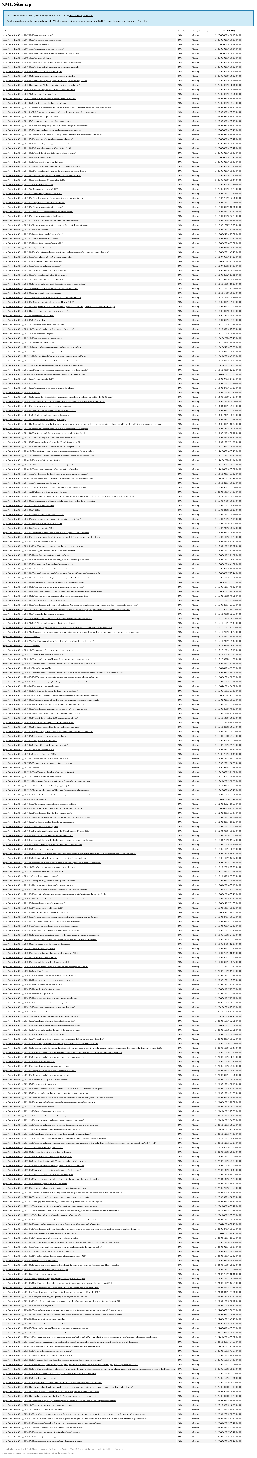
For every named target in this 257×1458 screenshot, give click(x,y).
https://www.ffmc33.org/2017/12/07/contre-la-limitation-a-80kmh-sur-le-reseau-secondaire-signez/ (46, 790)
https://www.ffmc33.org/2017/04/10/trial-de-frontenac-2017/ (29, 754)
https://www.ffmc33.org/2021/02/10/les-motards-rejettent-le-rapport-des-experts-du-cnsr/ (41, 1030)
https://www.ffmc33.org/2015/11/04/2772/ (21, 636)
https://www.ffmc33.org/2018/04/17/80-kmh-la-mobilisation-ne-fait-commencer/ (38, 835)
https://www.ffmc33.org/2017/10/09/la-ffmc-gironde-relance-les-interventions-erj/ (38, 772)
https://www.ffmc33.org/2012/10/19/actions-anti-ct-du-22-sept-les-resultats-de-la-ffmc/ (40, 288)
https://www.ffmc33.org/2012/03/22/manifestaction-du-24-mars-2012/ (33, 243)
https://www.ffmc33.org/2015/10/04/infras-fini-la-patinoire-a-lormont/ (33, 614)
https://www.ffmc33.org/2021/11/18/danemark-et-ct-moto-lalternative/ (33, 1111)
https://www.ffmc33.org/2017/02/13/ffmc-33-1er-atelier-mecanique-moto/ (35, 745)
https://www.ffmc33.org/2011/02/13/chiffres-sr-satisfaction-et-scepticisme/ (35, 103)
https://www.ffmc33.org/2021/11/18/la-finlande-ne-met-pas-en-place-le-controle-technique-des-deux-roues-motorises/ (54, 1138)
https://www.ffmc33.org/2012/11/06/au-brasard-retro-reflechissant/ (32, 293)
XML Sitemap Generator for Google (116, 21)
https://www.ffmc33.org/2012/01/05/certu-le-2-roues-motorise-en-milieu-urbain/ (38, 211)
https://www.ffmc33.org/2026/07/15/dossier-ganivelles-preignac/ (31, 1437)
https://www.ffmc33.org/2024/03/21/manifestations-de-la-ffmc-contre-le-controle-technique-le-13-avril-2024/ (51, 1287)
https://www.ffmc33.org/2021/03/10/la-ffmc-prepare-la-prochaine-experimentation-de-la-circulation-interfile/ (50, 1043)
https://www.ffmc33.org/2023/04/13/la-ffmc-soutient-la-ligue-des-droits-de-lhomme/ (40, 1233)
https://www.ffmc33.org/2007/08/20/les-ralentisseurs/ (26, 44)
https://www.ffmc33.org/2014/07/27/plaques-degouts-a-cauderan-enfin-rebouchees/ (39, 437)
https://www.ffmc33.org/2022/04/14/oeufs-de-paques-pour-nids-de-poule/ (35, 1183)
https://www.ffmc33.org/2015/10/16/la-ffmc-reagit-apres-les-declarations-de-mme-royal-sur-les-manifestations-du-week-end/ (57, 627)
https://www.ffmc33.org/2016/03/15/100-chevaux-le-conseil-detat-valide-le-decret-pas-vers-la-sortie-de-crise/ (50, 677)
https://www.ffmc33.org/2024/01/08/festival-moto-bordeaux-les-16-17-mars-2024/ (39, 1251)
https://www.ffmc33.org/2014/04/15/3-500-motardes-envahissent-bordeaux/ (36, 415)
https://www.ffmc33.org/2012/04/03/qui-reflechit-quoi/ (27, 248)
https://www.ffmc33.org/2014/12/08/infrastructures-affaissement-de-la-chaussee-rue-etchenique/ (44, 487)
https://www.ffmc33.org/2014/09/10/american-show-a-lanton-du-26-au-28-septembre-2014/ (43, 447)
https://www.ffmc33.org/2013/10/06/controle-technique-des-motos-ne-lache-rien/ (38, 329)
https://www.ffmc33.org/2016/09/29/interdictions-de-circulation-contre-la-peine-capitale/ (41, 713)
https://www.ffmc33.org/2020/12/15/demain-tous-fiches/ (27, 1012)
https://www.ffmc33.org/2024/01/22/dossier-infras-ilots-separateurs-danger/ (35, 1269)
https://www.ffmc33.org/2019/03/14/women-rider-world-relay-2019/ (33, 908)
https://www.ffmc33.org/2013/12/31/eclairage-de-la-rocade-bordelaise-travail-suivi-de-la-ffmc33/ (45, 370)
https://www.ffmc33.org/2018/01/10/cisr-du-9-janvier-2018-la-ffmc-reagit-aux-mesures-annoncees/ (46, 795)
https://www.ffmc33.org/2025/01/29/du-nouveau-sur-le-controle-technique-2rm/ (38, 1355)
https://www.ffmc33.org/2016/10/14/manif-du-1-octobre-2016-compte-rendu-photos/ (40, 718)
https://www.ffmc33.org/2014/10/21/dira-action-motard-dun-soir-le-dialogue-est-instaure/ (42, 465)
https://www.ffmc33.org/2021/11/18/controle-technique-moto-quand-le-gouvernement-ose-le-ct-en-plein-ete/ (50, 1125)
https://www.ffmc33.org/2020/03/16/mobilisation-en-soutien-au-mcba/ (33, 984)
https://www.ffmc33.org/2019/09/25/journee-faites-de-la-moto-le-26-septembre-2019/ (40, 953)
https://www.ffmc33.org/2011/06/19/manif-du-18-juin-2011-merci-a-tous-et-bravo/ (39, 153)
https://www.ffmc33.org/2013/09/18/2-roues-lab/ (24, 320)
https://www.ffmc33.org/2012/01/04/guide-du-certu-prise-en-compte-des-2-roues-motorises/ (43, 198)
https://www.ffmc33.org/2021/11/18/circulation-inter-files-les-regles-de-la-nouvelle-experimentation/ (47, 1134)
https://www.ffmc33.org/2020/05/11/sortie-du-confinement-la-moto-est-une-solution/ (40, 998)
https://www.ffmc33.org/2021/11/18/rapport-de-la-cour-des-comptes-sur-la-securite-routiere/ (43, 1120)
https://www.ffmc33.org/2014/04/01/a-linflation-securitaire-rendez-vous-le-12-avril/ (39, 410)
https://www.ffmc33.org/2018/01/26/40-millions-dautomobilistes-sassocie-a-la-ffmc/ (39, 804)
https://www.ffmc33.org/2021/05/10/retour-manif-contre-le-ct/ (30, 1084)
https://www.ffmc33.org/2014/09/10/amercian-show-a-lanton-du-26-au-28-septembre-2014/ (43, 442)
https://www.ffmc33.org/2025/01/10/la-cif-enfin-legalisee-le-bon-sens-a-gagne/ (37, 1351)
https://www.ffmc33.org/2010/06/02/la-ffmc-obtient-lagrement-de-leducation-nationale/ (41, 67)
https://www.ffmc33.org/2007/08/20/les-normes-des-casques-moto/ (32, 40)
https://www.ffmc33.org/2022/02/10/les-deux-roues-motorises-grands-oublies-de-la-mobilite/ (43, 1165)
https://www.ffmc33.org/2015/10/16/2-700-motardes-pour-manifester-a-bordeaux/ (39, 623)
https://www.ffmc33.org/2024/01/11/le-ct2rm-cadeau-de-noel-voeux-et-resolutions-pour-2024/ (44, 1256)
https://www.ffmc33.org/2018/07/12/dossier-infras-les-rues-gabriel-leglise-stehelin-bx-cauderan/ (44, 858)
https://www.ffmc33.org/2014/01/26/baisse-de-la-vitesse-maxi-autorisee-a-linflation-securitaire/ (44, 374)
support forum (67, 1453)
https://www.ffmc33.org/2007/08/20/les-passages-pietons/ (28, 35)
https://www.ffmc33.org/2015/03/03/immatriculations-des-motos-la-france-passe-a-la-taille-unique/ (46, 532)
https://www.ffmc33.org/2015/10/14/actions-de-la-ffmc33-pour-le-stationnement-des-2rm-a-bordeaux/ (47, 618)
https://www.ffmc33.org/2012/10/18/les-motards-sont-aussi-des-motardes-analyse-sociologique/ (44, 284)
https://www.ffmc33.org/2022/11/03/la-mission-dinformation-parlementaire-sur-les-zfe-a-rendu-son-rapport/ (50, 1206)
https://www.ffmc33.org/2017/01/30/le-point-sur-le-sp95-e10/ (30, 740)
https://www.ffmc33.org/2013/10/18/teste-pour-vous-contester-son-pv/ (33, 338)
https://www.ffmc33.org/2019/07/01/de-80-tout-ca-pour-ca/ (29, 948)
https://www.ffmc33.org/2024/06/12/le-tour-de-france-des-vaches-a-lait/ (34, 1319)
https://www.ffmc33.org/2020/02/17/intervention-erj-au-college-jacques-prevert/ (38, 980)
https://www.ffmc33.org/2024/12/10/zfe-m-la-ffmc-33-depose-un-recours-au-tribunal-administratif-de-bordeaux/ (52, 1346)
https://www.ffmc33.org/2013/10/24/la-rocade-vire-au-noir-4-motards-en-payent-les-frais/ (42, 347)
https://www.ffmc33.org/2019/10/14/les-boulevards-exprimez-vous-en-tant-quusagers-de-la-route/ (45, 966)
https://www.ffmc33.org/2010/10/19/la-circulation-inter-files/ (29, 94)
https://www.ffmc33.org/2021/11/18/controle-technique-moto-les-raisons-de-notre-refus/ (41, 1129)
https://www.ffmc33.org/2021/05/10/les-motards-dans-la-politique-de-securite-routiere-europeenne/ (46, 1093)
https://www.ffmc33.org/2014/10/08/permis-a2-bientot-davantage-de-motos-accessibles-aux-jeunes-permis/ (49, 456)
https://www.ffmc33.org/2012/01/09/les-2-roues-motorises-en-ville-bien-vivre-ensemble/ (41, 220)
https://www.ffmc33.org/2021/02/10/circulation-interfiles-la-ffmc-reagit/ (34, 1034)
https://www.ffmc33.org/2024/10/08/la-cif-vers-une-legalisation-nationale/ (35, 1333)
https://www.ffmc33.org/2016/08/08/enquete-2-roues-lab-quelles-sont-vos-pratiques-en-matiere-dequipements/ (51, 700)
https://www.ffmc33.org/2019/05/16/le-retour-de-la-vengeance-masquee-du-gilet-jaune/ (41, 930)
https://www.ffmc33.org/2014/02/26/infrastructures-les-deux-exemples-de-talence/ (38, 388)
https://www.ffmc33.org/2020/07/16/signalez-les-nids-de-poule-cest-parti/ (35, 1003)
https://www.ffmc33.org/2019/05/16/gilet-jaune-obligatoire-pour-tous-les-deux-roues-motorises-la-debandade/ (51, 935)
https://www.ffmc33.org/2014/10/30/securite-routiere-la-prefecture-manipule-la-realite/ (40, 469)
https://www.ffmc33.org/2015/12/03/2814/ (21, 645)
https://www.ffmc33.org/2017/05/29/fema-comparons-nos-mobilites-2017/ (35, 758)
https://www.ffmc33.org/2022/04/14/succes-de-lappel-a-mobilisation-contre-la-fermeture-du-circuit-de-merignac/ (52, 1179)
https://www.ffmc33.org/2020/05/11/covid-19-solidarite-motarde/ (31, 989)
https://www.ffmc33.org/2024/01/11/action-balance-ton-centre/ (30, 1260)
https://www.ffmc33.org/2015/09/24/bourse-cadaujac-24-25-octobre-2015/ (35, 600)
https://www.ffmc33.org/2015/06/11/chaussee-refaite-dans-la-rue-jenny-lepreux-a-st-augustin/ (43, 582)
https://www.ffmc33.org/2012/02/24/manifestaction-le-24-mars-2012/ (33, 234)
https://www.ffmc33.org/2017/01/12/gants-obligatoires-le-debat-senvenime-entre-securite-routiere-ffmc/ (48, 731)
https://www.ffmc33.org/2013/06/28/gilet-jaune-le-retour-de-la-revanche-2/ (35, 311)
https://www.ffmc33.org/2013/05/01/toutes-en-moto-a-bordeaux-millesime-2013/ (38, 302)
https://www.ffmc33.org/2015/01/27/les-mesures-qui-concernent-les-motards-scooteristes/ (42, 519)
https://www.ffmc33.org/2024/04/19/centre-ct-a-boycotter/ (28, 1305)
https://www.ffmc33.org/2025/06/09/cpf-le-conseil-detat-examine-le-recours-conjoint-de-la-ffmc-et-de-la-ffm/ (51, 1391)
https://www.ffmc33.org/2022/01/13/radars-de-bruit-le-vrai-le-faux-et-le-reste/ (37, 1152)
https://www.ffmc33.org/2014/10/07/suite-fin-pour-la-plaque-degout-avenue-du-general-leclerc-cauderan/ (49, 451)
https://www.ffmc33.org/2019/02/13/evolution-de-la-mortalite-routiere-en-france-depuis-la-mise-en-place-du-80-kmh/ (54, 894)
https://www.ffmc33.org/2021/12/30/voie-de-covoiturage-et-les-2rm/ (33, 1147)
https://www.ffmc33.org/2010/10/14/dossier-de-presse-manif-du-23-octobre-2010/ (39, 89)
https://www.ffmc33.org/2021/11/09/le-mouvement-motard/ (29, 1107)
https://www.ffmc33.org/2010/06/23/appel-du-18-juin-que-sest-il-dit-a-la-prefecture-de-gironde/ (45, 80)
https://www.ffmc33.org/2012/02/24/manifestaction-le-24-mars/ (30, 239)
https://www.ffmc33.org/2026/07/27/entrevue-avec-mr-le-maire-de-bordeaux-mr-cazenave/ (42, 1441)
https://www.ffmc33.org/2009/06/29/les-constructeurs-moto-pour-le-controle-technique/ (41, 53)
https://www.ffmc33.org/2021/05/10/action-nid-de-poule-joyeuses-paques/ (35, 1079)
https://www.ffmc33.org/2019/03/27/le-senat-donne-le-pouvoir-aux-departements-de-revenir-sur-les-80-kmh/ (50, 917)
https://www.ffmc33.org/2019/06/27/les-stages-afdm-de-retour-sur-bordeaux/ (36, 944)
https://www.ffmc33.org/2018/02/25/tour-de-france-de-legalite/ (30, 826)
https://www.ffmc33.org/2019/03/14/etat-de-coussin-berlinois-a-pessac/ (34, 903)
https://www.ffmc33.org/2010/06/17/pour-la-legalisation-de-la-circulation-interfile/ (39, 76)
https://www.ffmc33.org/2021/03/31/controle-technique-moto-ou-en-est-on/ (36, 1075)
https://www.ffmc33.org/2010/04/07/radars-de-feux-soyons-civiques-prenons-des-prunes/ (42, 62)
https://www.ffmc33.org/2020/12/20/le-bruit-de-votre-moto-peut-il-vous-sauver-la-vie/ (40, 1016)
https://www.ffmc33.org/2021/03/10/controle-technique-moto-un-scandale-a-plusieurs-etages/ (43, 1057)
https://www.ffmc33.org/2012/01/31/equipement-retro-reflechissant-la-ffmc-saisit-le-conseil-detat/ (45, 225)
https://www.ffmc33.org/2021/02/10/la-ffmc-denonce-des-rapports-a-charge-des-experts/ (41, 1025)
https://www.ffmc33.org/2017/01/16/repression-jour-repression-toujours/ (34, 736)
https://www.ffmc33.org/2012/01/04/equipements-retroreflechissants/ (33, 207)
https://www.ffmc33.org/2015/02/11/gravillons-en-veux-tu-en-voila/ (32, 523)
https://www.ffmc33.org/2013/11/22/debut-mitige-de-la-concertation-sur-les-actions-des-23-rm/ (44, 356)
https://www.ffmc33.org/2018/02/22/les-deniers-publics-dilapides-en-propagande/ (38, 822)
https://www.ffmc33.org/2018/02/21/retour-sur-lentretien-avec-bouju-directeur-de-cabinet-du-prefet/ (46, 817)
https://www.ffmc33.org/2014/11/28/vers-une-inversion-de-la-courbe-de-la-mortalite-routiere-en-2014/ (48, 478)
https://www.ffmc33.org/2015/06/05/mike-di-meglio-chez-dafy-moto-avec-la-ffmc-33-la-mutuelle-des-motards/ (51, 573)
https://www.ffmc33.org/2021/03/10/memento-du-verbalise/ (29, 1061)
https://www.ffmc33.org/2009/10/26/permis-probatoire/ (27, 58)
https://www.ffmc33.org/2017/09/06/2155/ (21, 767)
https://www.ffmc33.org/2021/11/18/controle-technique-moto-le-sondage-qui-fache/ (39, 1116)
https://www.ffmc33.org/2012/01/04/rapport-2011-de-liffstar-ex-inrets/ (34, 202)
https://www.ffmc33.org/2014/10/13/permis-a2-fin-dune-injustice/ (31, 460)
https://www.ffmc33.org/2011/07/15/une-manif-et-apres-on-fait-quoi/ (33, 162)
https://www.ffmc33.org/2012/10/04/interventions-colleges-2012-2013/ (34, 279)
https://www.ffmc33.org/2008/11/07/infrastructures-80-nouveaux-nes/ (33, 49)
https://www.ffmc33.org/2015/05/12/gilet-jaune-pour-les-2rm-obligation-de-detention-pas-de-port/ (46, 560)
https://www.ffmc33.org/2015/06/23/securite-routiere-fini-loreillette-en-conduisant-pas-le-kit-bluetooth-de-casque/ (52, 591)
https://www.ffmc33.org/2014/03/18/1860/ (21, 392)
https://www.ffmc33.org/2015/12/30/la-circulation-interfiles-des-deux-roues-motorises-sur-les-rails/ (46, 659)
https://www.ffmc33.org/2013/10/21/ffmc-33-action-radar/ (28, 343)
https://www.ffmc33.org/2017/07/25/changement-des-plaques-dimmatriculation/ (37, 763)
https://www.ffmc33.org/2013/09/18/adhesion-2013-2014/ (28, 315)
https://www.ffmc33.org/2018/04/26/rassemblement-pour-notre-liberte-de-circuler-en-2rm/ (42, 844)
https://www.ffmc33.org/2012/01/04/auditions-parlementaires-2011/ (32, 193)
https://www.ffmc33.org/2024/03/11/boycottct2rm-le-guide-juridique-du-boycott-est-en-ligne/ (44, 1278)
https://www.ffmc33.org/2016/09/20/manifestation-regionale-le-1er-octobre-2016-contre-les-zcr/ (45, 709)
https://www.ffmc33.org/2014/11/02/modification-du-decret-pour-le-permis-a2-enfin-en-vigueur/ (45, 474)
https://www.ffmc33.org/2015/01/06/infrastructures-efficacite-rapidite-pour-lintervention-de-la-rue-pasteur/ (49, 501)
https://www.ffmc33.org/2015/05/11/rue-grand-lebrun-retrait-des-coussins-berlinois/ (39, 550)
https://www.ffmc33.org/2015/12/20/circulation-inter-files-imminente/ (33, 654)
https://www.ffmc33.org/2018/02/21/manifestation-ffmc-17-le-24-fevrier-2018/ (37, 813)
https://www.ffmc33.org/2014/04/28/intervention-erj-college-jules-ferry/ (34, 419)
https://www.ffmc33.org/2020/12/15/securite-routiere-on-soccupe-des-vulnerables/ (39, 1007)
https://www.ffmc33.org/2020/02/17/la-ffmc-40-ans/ (25, 971)
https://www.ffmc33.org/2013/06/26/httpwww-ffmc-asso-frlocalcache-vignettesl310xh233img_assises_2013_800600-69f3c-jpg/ (59, 306)
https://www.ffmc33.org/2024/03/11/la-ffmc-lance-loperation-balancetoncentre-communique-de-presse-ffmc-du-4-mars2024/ (57, 1283)
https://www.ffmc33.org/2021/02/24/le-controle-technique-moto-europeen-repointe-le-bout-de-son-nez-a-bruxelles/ (53, 1039)
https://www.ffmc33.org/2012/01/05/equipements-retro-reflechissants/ (33, 216)
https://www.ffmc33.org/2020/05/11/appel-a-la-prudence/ (28, 994)
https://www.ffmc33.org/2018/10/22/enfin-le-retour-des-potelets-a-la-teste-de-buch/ (39, 867)
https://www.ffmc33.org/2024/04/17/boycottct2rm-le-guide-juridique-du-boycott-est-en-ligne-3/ (45, 1296)
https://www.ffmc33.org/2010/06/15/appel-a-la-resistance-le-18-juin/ (32, 71)
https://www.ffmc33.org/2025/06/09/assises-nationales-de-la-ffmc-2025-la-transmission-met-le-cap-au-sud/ (49, 1396)
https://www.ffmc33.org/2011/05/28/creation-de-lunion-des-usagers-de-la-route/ (38, 139)
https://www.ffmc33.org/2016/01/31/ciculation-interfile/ (27, 668)
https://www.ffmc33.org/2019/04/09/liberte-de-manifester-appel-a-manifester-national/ (40, 926)
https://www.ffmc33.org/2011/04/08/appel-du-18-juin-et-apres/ (30, 116)
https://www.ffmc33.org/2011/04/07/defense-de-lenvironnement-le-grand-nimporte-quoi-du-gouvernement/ (50, 112)
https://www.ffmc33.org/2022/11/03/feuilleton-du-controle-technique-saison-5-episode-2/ (42, 1215)
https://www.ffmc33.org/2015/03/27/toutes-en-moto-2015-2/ (29, 541)
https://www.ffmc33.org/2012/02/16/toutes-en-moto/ (26, 229)
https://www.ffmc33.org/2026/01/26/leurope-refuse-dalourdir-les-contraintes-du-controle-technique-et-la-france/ (52, 1423)
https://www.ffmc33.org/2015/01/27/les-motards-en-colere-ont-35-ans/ (33, 514)
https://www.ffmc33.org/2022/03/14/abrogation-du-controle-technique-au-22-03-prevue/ (42, 1170)
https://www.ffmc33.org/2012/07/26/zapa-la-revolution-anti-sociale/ (32, 261)
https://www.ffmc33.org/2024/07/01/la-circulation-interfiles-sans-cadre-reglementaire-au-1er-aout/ (45, 1328)
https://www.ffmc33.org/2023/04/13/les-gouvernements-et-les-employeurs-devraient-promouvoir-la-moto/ (49, 1220)
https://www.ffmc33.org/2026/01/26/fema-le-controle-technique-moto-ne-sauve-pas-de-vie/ (43, 1428)
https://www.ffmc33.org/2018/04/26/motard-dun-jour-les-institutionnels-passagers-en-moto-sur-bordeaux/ (49, 840)
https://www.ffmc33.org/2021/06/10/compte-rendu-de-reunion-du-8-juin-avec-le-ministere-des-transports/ (49, 1102)
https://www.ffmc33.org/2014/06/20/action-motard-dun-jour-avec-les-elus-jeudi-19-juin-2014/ (44, 433)
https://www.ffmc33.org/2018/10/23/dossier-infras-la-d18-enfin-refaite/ (34, 871)
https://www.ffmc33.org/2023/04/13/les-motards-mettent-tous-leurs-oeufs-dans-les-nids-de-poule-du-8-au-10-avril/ (53, 1224)
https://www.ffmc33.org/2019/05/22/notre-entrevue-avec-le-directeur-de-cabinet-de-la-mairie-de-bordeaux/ (50, 939)
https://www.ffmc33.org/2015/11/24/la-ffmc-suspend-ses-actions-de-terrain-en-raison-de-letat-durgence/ (48, 641)
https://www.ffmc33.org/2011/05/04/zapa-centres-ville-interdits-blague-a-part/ (37, 121)
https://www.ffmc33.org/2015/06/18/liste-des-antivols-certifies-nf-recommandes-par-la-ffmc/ (43, 587)
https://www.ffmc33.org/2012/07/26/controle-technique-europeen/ (32, 266)
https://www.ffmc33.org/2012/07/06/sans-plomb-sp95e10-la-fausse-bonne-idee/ (37, 257)
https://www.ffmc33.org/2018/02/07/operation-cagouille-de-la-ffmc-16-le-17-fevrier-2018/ (42, 808)
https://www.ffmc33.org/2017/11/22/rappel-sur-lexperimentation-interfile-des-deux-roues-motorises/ (46, 781)
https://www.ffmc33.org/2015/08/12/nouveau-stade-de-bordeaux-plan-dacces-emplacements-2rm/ (45, 596)
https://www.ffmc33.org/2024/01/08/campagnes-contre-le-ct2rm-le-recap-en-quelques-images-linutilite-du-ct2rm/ (52, 1247)
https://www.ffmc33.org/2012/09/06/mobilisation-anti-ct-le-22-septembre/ (35, 275)
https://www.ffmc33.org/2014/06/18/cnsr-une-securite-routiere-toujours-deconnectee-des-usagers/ (45, 428)
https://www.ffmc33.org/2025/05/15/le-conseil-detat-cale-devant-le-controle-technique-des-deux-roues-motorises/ (52, 1360)
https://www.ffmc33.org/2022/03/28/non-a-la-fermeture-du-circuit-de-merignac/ (38, 1174)
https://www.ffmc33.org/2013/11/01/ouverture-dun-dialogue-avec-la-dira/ (35, 352)
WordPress (58, 21)
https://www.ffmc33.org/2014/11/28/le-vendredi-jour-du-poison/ (31, 483)
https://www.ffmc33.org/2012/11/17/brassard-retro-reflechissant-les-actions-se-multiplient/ (42, 297)
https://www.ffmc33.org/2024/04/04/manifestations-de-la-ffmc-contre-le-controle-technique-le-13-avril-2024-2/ (51, 1292)
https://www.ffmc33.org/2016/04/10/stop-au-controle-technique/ (31, 686)
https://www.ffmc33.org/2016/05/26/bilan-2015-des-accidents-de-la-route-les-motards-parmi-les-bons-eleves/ (50, 695)
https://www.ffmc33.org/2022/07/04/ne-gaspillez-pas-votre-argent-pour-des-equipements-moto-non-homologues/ (52, 1201)
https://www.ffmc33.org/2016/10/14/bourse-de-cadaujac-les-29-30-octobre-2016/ (38, 722)
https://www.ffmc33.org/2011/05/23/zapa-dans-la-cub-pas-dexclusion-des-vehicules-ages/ (42, 130)
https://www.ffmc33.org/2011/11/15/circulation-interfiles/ (28, 184)
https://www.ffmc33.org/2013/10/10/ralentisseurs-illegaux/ (28, 333)
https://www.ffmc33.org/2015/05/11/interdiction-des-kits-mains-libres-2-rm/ (36, 555)
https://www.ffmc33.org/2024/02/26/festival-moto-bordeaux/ (29, 1274)
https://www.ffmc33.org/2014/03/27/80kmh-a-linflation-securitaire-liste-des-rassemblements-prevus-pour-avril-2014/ (54, 401)
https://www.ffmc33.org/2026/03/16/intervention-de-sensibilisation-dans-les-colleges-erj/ (41, 1432)
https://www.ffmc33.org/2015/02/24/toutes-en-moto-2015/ (28, 528)
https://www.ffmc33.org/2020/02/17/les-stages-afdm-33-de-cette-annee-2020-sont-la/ (40, 975)
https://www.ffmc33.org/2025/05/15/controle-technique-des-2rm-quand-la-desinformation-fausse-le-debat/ (49, 1373)
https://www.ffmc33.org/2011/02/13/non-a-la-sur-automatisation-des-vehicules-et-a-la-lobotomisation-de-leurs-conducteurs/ (57, 107)
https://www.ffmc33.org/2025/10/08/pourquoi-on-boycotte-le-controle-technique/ (38, 1405)
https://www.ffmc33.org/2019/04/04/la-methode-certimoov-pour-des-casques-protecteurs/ (42, 921)
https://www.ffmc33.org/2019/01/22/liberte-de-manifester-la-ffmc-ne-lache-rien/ (38, 885)
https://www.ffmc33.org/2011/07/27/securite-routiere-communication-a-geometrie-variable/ (43, 166)
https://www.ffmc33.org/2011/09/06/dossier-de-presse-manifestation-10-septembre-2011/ (42, 175)
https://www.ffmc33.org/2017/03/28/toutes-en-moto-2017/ (28, 749)
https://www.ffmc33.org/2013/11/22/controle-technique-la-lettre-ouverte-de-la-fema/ (40, 361)
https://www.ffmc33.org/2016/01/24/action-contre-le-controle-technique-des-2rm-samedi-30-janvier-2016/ (49, 664)
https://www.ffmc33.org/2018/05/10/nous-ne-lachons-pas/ (28, 849)
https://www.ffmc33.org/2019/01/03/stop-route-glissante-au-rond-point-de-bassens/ (39, 881)
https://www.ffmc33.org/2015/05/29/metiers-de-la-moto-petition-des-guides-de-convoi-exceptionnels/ (47, 569)
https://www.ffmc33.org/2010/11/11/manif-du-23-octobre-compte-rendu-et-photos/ (39, 98)
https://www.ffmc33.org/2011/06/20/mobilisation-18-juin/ (28, 157)
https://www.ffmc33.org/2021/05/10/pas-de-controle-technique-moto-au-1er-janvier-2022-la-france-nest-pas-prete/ (53, 1088)
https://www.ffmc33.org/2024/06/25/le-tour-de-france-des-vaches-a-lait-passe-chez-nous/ (41, 1324)
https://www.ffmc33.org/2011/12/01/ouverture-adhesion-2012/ (30, 189)
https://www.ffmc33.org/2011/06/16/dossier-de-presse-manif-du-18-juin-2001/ (37, 148)
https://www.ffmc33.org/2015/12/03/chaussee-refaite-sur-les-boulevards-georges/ (38, 650)
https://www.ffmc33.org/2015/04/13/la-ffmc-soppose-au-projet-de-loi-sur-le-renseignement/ (43, 546)
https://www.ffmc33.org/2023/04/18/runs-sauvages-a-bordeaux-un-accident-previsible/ (40, 1238)
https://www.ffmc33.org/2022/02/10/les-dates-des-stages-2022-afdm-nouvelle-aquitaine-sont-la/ (44, 1161)
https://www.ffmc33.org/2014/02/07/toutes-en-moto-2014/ (28, 379)
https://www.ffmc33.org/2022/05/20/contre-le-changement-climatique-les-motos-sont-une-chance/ (45, 1188)
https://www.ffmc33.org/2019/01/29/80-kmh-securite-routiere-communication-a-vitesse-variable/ (45, 890)
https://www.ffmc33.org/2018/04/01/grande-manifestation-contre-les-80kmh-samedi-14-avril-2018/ (46, 831)
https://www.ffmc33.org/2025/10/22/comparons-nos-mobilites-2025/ (33, 1409)
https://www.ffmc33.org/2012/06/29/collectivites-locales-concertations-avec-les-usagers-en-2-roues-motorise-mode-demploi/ (57, 252)
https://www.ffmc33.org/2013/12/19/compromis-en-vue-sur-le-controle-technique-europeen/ (43, 365)
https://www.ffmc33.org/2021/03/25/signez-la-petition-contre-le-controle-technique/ (39, 1070)
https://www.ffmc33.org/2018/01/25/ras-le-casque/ (25, 799)
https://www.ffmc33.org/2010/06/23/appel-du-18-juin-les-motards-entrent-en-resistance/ (41, 85)
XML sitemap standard (81, 15)
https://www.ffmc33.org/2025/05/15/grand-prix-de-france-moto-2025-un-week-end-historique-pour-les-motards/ (52, 1382)
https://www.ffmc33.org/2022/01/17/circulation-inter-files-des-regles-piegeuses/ (37, 1156)
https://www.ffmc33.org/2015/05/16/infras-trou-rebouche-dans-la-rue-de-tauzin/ (38, 564)
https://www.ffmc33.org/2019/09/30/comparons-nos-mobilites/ (30, 957)
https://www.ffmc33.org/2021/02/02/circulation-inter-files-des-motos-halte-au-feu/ (39, 1021)
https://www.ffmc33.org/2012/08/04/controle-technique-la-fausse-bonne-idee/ (37, 270)
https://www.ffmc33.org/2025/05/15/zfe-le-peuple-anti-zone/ (29, 1378)
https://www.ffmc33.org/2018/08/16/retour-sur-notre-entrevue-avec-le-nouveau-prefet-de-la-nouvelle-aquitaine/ (52, 862)
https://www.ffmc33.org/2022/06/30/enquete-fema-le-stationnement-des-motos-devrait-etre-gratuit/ (46, 1197)
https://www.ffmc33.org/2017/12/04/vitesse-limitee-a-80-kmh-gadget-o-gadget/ (37, 786)
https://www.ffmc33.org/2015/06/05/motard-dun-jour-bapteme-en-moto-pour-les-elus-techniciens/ (46, 578)
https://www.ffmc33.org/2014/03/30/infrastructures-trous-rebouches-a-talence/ (37, 406)
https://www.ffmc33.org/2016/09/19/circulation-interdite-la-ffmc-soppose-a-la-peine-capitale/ (43, 704)
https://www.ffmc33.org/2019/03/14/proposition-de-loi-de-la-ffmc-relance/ (35, 912)
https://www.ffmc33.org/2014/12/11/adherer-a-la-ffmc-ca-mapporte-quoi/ (35, 492)
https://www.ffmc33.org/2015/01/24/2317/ (21, 510)
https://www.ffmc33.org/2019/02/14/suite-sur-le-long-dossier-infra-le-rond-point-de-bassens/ (43, 899)
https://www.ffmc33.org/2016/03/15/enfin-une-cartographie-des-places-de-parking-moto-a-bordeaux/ (47, 682)
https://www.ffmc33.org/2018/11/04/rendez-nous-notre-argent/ (30, 876)
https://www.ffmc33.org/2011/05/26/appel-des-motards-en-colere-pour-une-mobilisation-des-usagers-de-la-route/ (52, 135)
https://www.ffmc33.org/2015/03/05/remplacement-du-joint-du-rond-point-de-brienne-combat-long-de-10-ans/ (51, 537)
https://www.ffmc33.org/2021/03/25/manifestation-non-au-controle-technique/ (37, 1066)
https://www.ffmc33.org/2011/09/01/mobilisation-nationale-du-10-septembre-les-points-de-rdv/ (44, 171)
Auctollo (142, 21)
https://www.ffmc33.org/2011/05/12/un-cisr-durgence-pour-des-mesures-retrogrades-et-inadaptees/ (46, 126)
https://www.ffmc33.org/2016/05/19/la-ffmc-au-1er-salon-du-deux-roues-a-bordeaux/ (40, 691)
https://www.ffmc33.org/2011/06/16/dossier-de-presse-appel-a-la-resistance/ (36, 144)
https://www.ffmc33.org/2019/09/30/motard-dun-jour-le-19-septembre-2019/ (36, 962)
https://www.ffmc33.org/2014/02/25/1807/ (21, 383)
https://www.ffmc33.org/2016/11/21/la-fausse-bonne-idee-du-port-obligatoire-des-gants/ (41, 727)
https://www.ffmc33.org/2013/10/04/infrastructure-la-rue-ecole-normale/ (34, 324)
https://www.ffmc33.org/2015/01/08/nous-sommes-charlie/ (28, 505)
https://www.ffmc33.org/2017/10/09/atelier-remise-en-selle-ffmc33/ (32, 777)
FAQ (53, 1453)
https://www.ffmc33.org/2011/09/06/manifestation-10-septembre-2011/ (34, 180)
